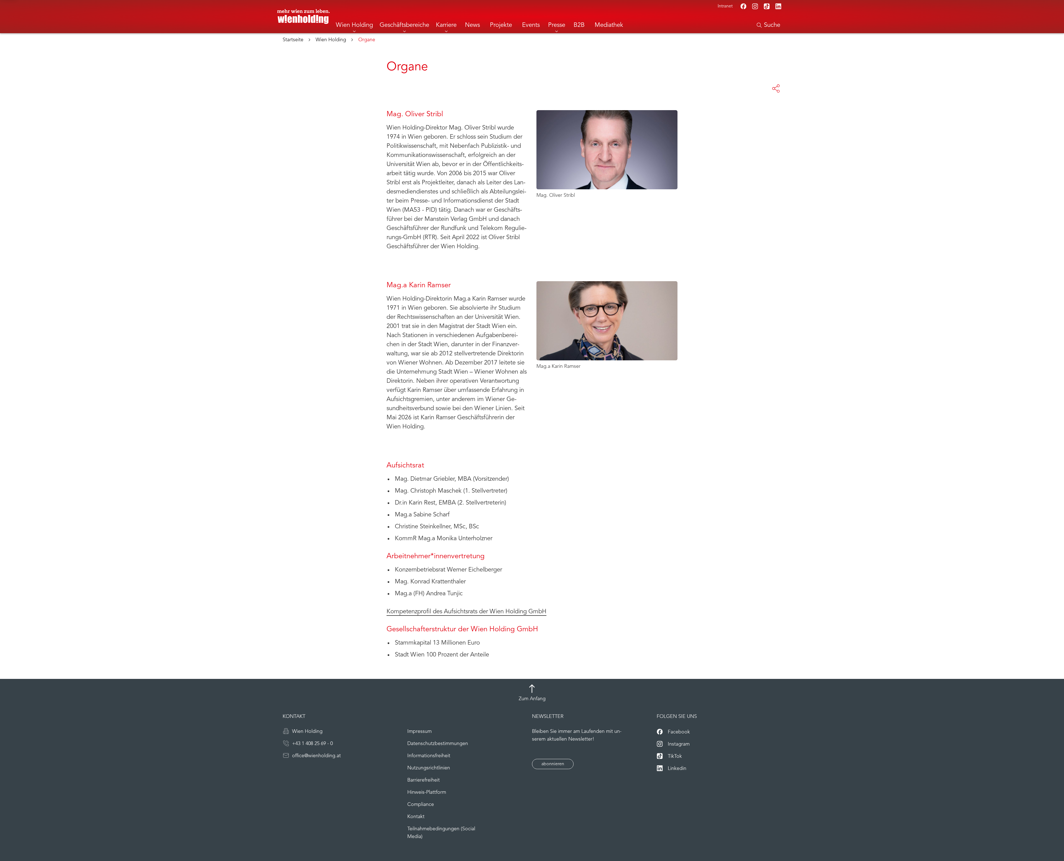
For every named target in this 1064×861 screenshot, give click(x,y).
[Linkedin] (778, 6)
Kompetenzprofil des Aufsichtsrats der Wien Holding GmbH (466, 612)
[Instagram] (755, 6)
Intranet (725, 6)
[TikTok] (767, 6)
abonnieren (552, 764)
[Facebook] (743, 6)
